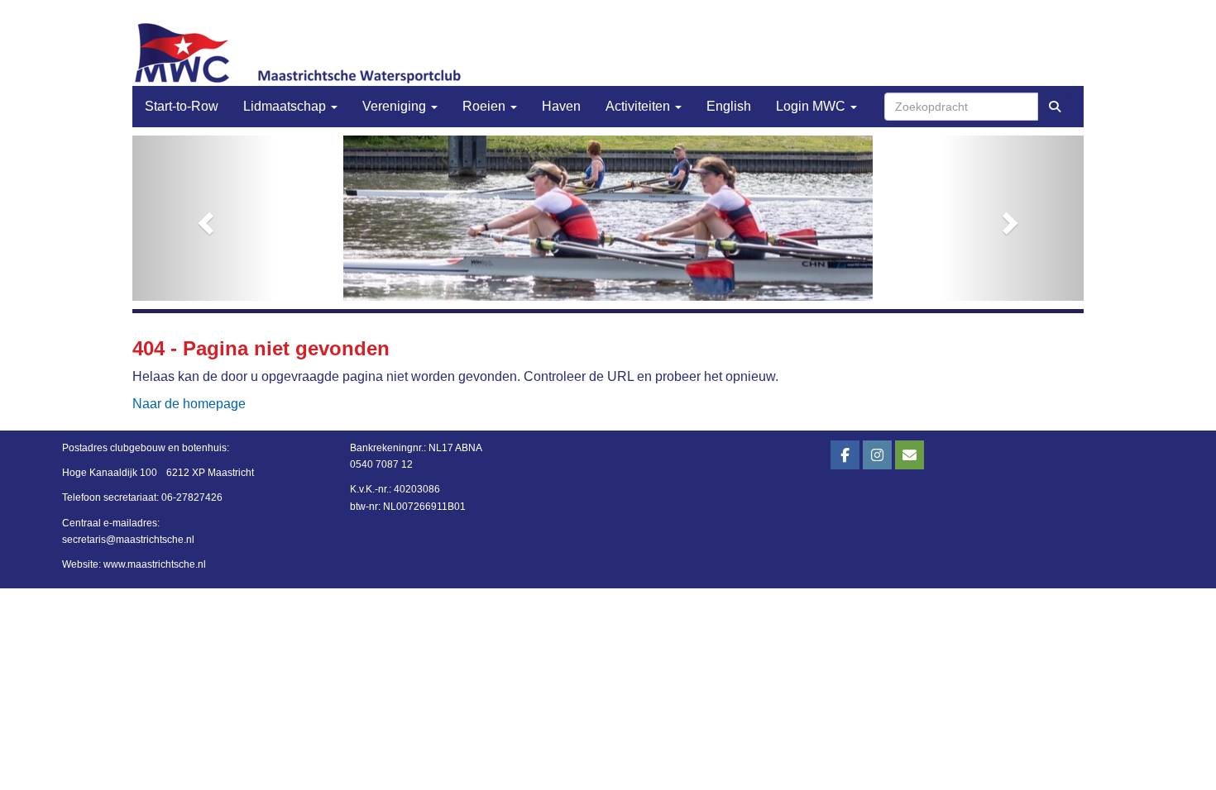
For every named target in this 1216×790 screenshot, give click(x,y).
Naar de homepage (189, 404)
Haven (561, 106)
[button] (203, 218)
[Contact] (909, 456)
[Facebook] (845, 456)
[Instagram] (877, 456)
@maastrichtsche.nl (128, 539)
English (728, 106)
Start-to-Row (181, 106)
